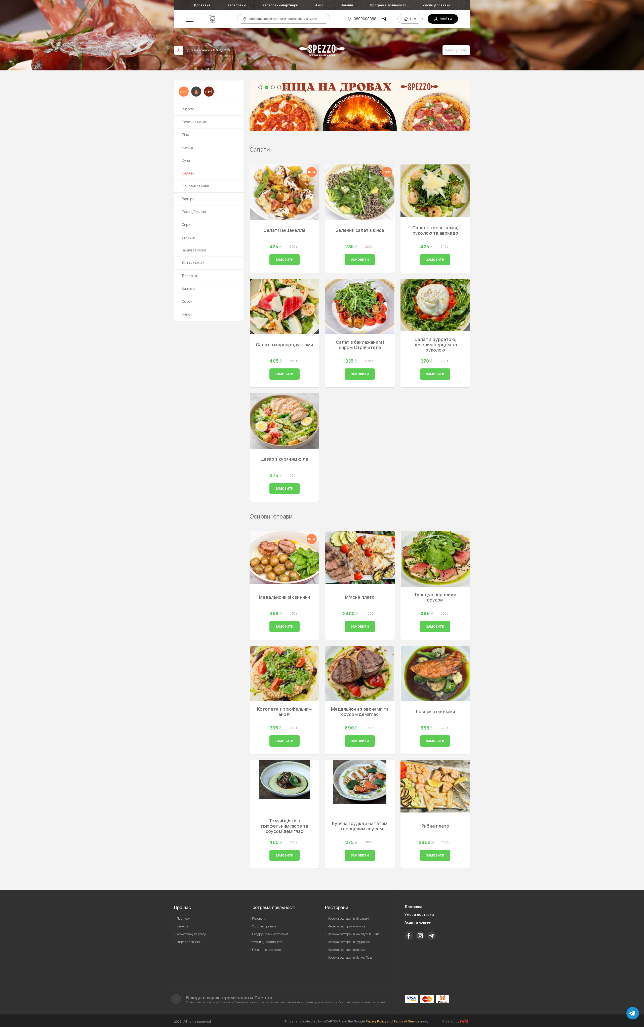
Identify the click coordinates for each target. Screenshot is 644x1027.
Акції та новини (418, 922)
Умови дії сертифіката (267, 942)
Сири (186, 225)
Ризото (188, 109)
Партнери (183, 918)
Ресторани (236, 5)
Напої (187, 314)
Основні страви (195, 186)
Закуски (188, 237)
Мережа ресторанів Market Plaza (350, 957)
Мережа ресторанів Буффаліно (349, 942)
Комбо (187, 148)
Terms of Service (406, 1021)
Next (463, 106)
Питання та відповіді (266, 950)
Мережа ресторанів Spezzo (346, 950)
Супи (186, 160)
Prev (256, 106)
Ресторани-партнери (280, 5)
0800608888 (365, 19)
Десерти (189, 276)
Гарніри (188, 199)
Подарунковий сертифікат (270, 934)
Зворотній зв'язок (188, 942)
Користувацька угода (191, 934)
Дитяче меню (193, 263)
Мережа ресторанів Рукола (346, 926)
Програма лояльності (388, 5)
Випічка (188, 289)
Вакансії (182, 926)
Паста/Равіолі (194, 212)
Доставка (202, 5)
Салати (188, 173)
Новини (346, 5)
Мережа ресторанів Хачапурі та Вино (353, 934)
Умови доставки (436, 5)
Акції (319, 5)
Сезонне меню (194, 122)
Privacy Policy (376, 1021)
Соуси (187, 301)
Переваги (259, 918)
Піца (185, 135)
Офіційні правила (264, 926)
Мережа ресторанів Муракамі (348, 918)
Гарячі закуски (194, 250)
